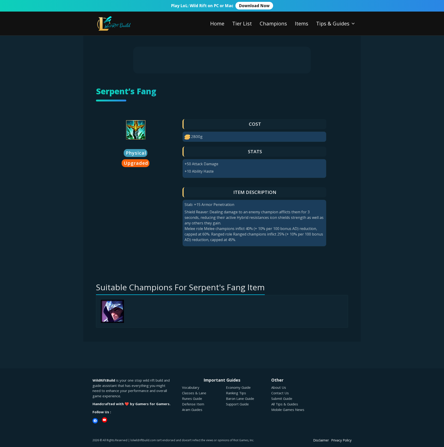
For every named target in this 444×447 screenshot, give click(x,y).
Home (217, 23)
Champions (273, 23)
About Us (278, 387)
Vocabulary (190, 387)
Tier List (242, 23)
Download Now (254, 5)
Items (301, 23)
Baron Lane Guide (240, 398)
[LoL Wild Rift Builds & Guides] (119, 23)
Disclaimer (321, 440)
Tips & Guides (332, 23)
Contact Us (280, 393)
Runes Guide (192, 398)
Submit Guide (281, 398)
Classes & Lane (194, 393)
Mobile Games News (287, 409)
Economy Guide (238, 387)
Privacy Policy (341, 440)
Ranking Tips (236, 393)
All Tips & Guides (284, 404)
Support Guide (237, 404)
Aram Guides (192, 409)
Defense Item (193, 404)
